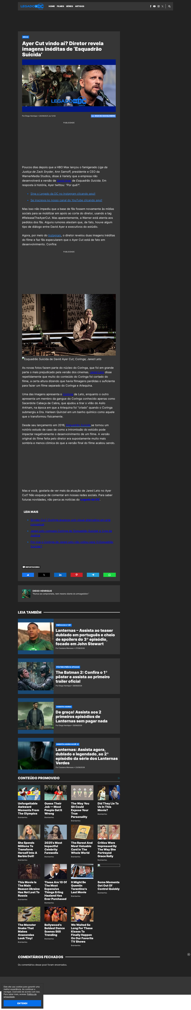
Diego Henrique (42, 590)
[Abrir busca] (169, 6)
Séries (69, 6)
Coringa (68, 394)
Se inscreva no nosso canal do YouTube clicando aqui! (66, 200)
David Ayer (64, 180)
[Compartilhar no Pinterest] (77, 575)
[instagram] (159, 6)
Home (52, 6)
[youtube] (154, 6)
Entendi (22, 1003)
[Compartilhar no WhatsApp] (109, 575)
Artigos (79, 6)
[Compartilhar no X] (44, 575)
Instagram (54, 235)
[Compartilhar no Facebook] (28, 575)
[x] (162, 6)
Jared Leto (97, 372)
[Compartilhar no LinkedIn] (60, 575)
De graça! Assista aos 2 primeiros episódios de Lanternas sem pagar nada (82, 716)
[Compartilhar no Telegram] (93, 575)
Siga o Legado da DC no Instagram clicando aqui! (62, 193)
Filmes (60, 6)
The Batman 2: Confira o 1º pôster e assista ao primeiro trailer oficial (83, 677)
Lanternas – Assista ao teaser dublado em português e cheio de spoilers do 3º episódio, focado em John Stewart (85, 637)
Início (25, 37)
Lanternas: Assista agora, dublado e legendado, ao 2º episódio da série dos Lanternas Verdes (87, 756)
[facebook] (150, 6)
